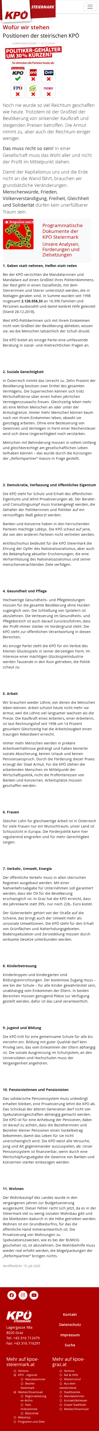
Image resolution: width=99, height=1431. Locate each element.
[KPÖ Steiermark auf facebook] (12, 1294)
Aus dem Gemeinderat (67, 1385)
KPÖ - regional (27, 1375)
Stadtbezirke (72, 1392)
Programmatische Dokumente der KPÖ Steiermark (62, 231)
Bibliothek (32, 1413)
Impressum (70, 1334)
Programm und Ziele (31, 1421)
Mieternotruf (72, 1379)
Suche (70, 1345)
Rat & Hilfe (71, 1375)
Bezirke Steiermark (28, 1385)
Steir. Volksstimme (29, 1407)
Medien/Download (30, 1392)
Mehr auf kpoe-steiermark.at (22, 1361)
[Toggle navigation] (90, 6)
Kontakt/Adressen (75, 1400)
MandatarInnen (74, 1396)
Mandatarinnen (35, 1379)
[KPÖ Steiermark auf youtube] (34, 1294)
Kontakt (70, 1314)
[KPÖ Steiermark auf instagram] (22, 1294)
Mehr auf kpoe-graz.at (68, 1361)
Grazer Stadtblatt (75, 1404)
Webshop (24, 1417)
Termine (23, 1371)
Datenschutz (70, 1324)
